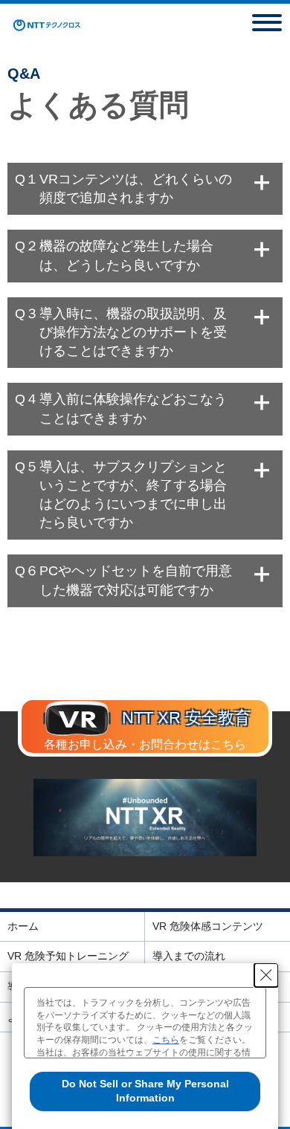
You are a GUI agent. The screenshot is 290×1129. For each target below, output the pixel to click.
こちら (165, 1040)
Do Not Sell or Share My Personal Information (145, 1091)
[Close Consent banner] (266, 975)
